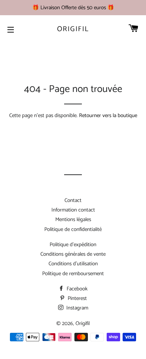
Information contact (73, 209)
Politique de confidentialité (73, 229)
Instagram (76, 307)
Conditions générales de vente (73, 254)
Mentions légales (73, 219)
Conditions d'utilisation (73, 263)
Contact (73, 200)
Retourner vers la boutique (108, 115)
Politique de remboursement (73, 273)
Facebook (76, 288)
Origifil (73, 29)
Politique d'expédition (73, 244)
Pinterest (76, 298)
